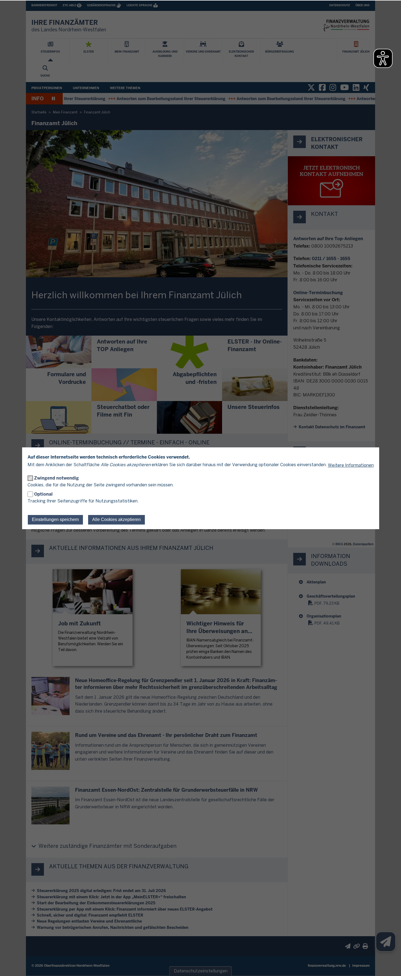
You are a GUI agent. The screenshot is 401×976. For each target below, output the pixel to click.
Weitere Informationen (351, 465)
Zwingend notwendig (56, 478)
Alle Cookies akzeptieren (116, 519)
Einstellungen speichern (55, 519)
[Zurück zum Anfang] (390, 965)
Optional (43, 494)
